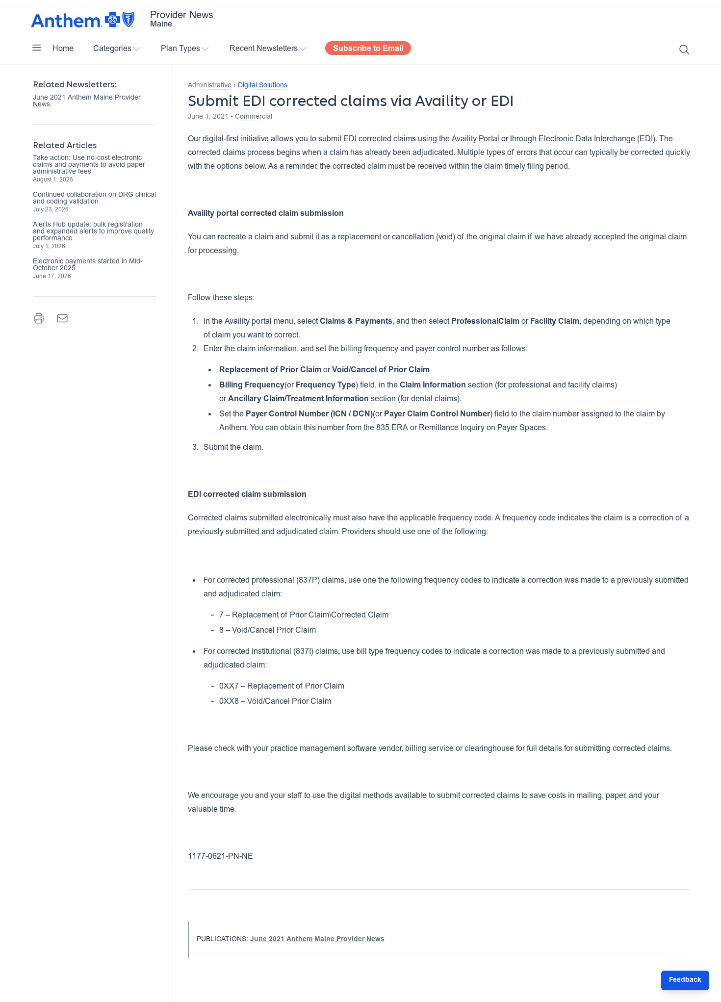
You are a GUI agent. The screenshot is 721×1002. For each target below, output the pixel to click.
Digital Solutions (262, 85)
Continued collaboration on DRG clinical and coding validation (94, 199)
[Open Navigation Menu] (37, 47)
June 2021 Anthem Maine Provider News (87, 101)
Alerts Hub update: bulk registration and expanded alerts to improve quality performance (93, 232)
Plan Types (180, 49)
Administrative (210, 85)
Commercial (253, 117)
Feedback (685, 980)
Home (63, 49)
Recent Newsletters (264, 49)
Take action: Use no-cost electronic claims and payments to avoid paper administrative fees (89, 165)
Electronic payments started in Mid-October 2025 (88, 265)
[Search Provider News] (684, 49)
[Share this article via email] (62, 318)
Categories (112, 49)
